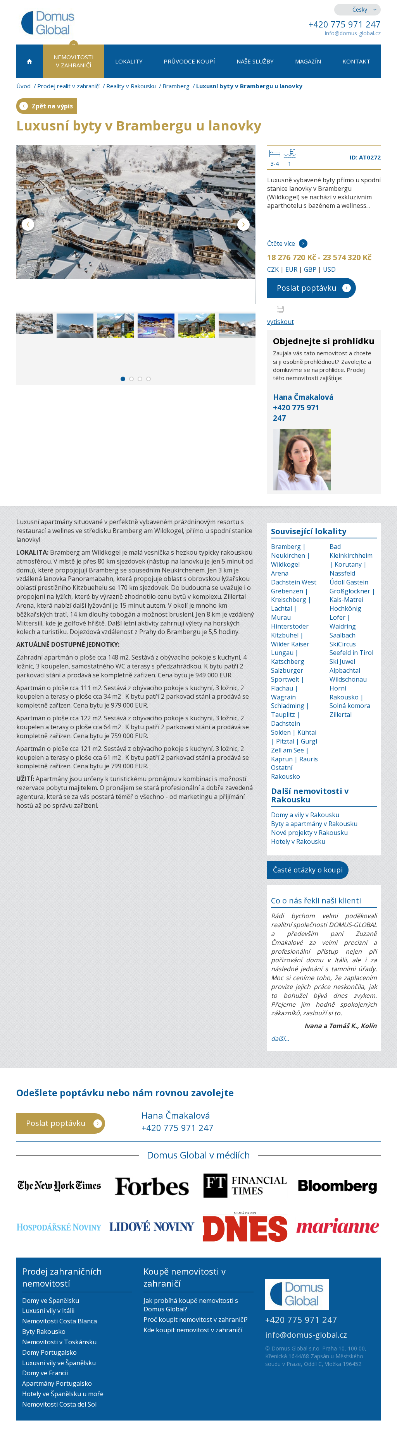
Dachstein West (293, 582)
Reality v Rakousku (131, 86)
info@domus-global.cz (353, 33)
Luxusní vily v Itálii (48, 1310)
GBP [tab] (310, 269)
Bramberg (176, 86)
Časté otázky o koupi (308, 869)
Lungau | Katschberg (287, 657)
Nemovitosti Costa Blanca (59, 1321)
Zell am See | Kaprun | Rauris (294, 754)
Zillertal (341, 714)
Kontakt (356, 61)
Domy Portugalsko (49, 1352)
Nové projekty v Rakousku (309, 832)
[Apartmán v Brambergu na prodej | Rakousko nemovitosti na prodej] (135, 212)
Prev (28, 226)
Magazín (308, 61)
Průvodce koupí (189, 61)
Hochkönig (345, 608)
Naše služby (255, 61)
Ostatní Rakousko (285, 772)
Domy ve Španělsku (50, 1300)
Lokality (129, 61)
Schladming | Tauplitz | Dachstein (290, 714)
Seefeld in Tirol (351, 652)
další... (280, 1038)
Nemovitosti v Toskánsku (59, 1342)
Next (244, 226)
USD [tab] (329, 269)
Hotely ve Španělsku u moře (63, 1394)
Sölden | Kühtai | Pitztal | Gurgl (294, 736)
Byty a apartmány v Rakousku (314, 823)
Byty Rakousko (44, 1331)
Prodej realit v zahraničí (68, 86)
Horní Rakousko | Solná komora (350, 697)
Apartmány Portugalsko (57, 1383)
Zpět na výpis (52, 106)
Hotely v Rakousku (298, 841)
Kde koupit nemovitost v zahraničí (192, 1330)
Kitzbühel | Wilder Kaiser (290, 639)
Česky (359, 9)
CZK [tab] (273, 269)
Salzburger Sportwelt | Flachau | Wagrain (287, 683)
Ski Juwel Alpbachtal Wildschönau (348, 670)
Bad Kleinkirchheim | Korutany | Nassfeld (351, 559)
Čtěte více (281, 243)
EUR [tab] (291, 269)
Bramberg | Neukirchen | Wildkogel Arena (290, 559)
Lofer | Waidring (343, 622)
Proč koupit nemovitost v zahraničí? (195, 1319)
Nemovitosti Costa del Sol (59, 1404)
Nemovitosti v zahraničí (74, 61)
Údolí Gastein (349, 582)
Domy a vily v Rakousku (305, 815)
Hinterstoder (290, 626)
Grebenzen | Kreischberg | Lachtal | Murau (291, 604)
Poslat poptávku (307, 288)
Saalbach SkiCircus (343, 639)
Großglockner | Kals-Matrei (352, 595)
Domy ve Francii (45, 1373)
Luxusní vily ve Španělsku (59, 1363)
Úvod (23, 86)
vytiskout (280, 321)
